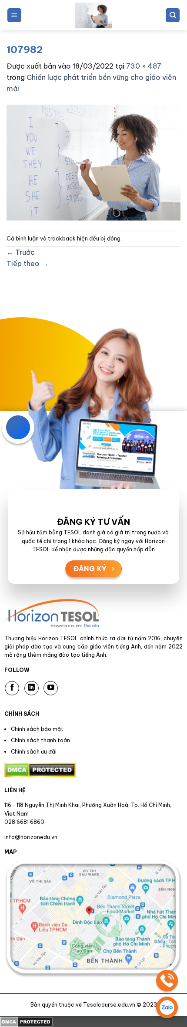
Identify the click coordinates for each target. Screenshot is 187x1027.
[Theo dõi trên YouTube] (50, 688)
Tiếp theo (27, 263)
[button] (14, 15)
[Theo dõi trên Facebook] (12, 688)
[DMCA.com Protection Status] (26, 1021)
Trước (21, 252)
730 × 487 (143, 66)
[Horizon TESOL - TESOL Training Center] (93, 15)
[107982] (93, 162)
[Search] (173, 15)
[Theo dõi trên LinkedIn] (31, 688)
